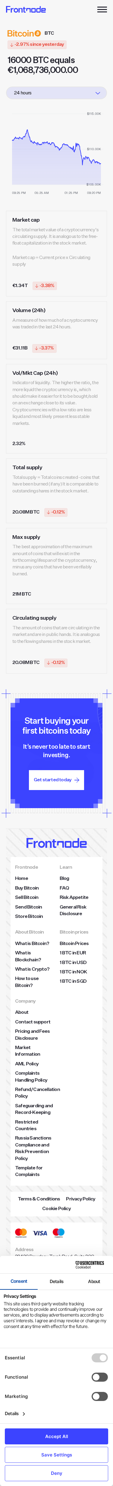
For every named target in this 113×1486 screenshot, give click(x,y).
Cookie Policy (56, 1208)
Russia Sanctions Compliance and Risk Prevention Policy (33, 1148)
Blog (64, 878)
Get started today (52, 780)
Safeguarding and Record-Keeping (34, 1109)
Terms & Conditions (39, 1199)
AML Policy (27, 1064)
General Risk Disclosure (73, 910)
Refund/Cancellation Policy (37, 1093)
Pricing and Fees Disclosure (32, 1035)
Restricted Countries (26, 1125)
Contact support (32, 1022)
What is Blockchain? (28, 956)
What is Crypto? (32, 969)
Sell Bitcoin (26, 897)
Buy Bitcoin (27, 888)
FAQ (64, 888)
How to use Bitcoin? (27, 982)
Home (21, 878)
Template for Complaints (28, 1171)
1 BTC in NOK (73, 972)
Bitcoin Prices (74, 943)
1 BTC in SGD (73, 981)
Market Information (27, 1051)
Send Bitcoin (28, 907)
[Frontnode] (26, 9)
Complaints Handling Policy (31, 1077)
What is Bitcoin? (32, 943)
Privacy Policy (80, 1199)
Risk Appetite (74, 897)
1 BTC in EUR (73, 953)
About (21, 1012)
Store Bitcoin (29, 916)
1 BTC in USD (73, 962)
